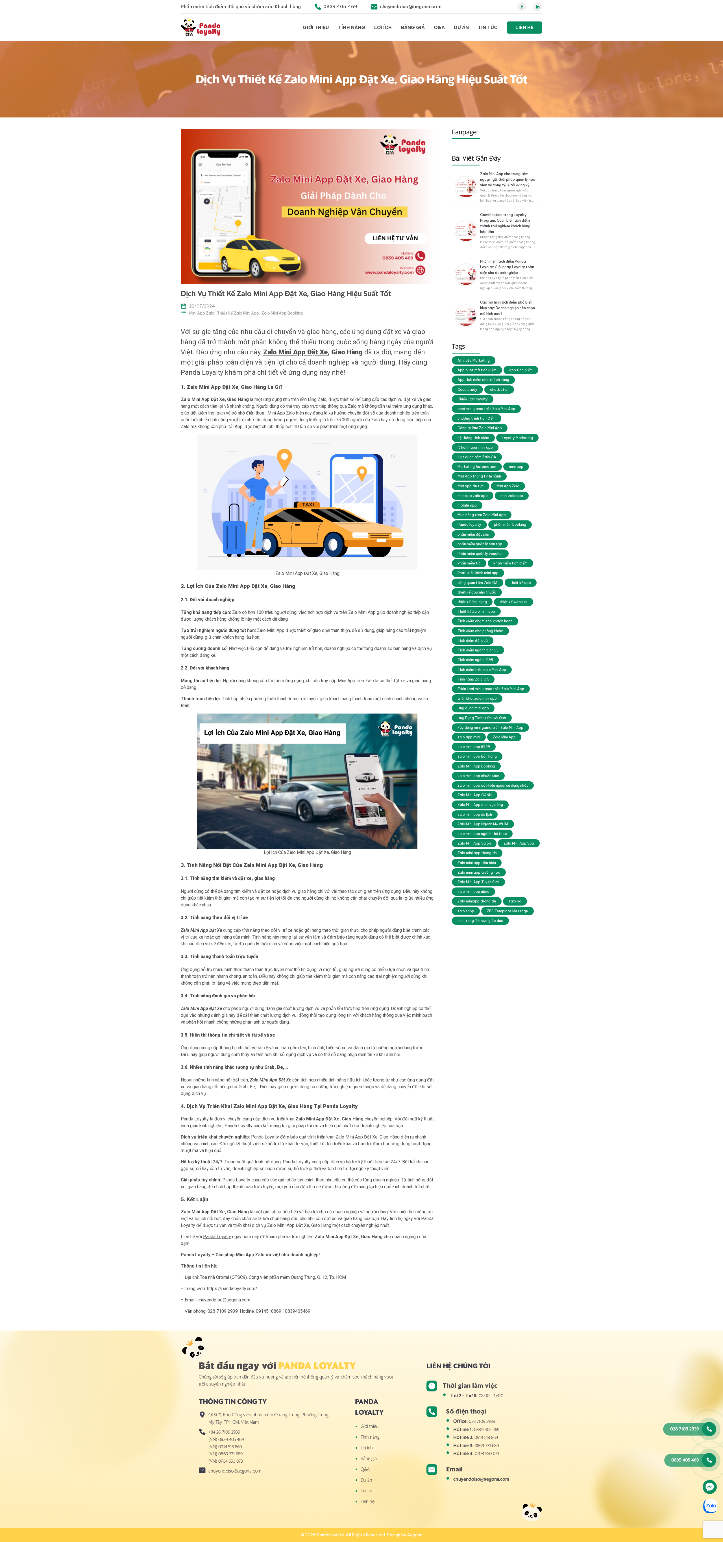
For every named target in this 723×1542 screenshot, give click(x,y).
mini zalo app (511, 496)
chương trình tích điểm (477, 418)
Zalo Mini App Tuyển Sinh (478, 882)
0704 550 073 (487, 1453)
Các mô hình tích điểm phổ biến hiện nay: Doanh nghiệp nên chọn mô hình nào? (507, 308)
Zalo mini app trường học (479, 872)
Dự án (461, 27)
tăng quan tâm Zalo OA (478, 583)
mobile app (467, 505)
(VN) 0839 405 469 (226, 1439)
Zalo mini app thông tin (477, 853)
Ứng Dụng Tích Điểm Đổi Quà (482, 718)
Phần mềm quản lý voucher (480, 553)
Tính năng (351, 27)
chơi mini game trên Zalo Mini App (486, 409)
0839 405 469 (486, 1429)
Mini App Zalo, (202, 313)
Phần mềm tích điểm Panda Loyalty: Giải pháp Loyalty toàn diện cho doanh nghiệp (507, 267)
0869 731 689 (486, 1445)
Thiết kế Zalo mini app (476, 611)
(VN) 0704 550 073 (225, 1461)
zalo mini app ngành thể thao (482, 834)
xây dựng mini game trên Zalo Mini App (490, 727)
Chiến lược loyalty (473, 399)
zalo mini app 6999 (474, 747)
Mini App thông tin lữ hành (479, 476)
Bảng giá (413, 27)
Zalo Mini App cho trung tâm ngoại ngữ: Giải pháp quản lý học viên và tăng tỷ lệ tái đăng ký (507, 179)
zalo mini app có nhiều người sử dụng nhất (493, 785)
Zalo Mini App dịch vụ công (480, 804)
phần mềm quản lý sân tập (480, 544)
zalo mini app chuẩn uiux (478, 776)
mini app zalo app (473, 496)
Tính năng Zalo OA (473, 679)
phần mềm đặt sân (473, 534)
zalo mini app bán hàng (477, 756)
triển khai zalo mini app (477, 698)
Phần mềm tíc (469, 563)
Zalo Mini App (504, 737)
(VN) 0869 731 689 (225, 1454)
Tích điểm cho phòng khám (480, 631)
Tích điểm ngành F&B (475, 660)
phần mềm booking (510, 524)
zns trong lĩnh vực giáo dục (480, 921)
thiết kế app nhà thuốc (477, 592)
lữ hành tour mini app (475, 447)
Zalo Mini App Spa (519, 843)
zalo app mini (469, 737)
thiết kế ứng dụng (472, 602)
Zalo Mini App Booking (476, 766)
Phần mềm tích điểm (510, 563)
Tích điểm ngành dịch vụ (478, 650)
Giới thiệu (316, 27)
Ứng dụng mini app (473, 708)
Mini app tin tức (471, 486)
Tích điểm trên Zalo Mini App (482, 670)
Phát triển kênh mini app (478, 573)
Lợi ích (383, 27)
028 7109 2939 (482, 1421)
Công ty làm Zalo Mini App (480, 428)
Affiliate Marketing (474, 360)
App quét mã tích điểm (477, 370)
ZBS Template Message (507, 911)
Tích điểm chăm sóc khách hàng (485, 621)
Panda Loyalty (217, 1236)
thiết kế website (514, 602)
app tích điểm (521, 370)
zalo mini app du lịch (475, 814)
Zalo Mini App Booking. (283, 313)
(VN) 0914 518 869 (225, 1446)
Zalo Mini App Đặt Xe (295, 352)
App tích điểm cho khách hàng (483, 380)
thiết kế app (520, 583)
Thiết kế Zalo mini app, (238, 313)
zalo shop (466, 911)
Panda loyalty (469, 524)
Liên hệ (524, 27)
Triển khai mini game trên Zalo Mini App (491, 689)
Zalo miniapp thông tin (477, 901)
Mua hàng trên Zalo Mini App (482, 515)
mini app (516, 466)
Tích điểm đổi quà (473, 640)
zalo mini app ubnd (473, 891)
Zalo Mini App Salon (474, 843)
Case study (467, 389)
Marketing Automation (477, 466)
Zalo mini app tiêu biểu (477, 863)
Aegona (415, 1534)
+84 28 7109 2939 (224, 1432)
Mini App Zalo (507, 486)
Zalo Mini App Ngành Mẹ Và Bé (483, 824)
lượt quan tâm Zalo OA (477, 457)
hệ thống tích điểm (473, 438)
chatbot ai (499, 389)
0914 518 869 (486, 1437)
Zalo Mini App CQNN (475, 795)
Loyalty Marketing (517, 438)
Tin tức (488, 27)
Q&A (439, 27)
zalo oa (515, 901)
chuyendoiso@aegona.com (481, 1479)
